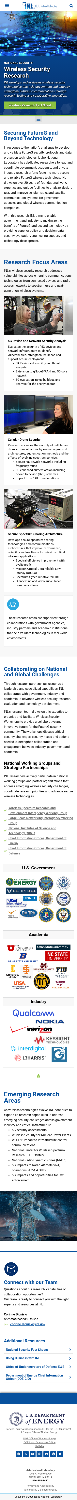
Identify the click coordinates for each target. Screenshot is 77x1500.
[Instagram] (39, 1454)
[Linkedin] (46, 1454)
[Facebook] (19, 1454)
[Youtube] (33, 1454)
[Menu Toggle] (7, 5)
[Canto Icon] (60, 1454)
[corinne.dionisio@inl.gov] (6, 1324)
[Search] (71, 5)
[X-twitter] (26, 1454)
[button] (38, 119)
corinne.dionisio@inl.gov (27, 1324)
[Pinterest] (53, 1454)
